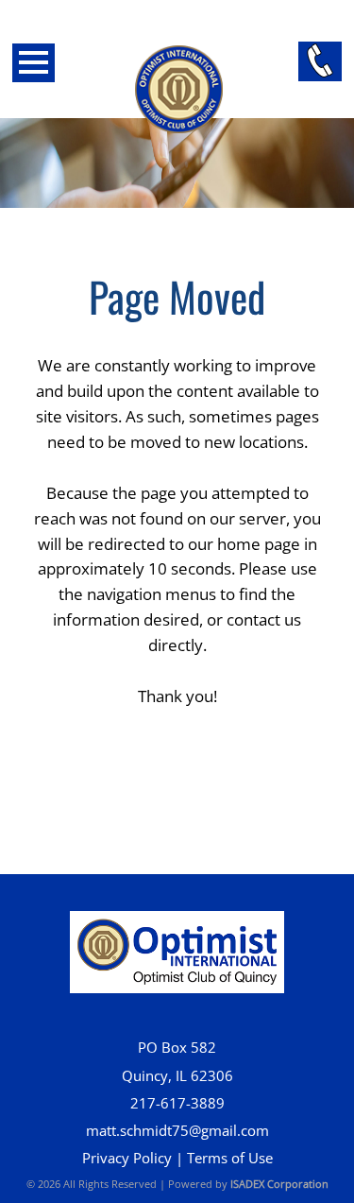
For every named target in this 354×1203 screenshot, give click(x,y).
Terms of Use (230, 1158)
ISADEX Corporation (279, 1184)
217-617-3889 (177, 1103)
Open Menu (33, 62)
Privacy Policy (127, 1158)
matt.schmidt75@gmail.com (177, 1131)
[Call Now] (320, 61)
